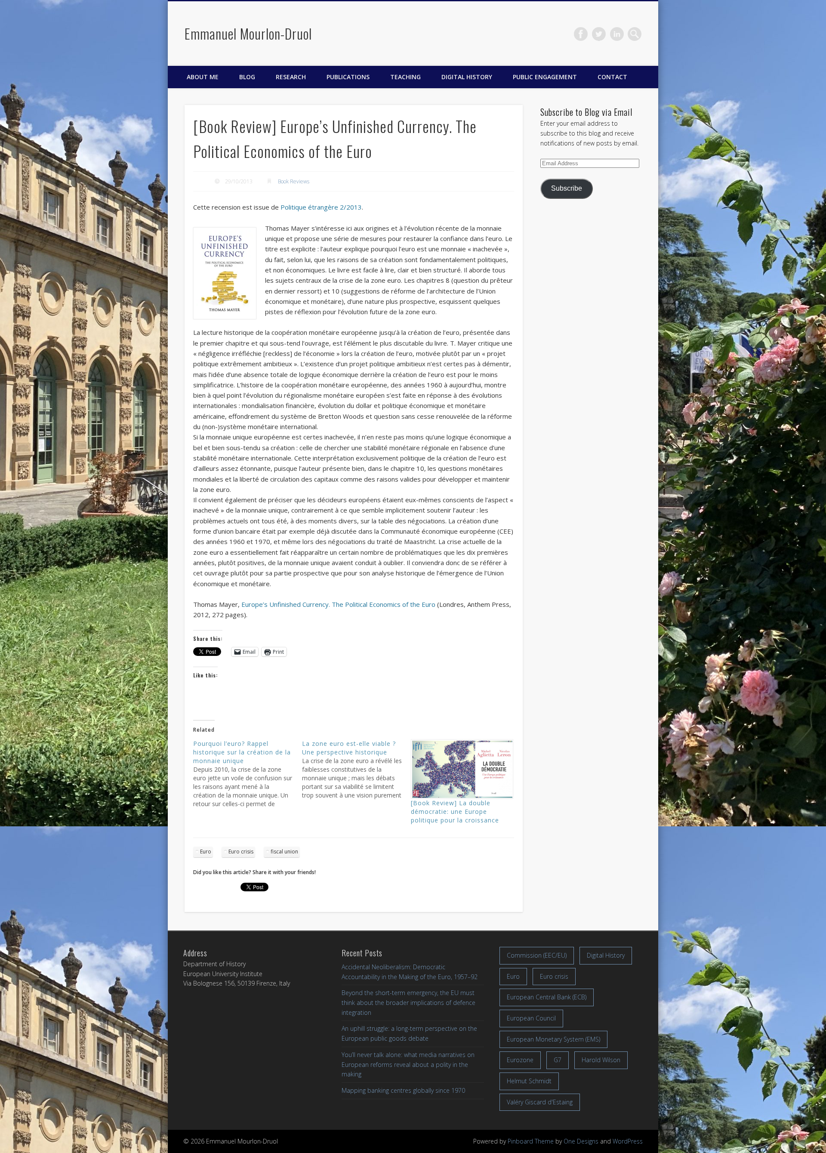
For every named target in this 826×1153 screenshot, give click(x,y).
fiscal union (284, 851)
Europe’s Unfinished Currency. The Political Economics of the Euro (338, 604)
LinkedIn (617, 34)
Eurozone (520, 1060)
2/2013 (321, 207)
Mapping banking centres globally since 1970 (403, 1090)
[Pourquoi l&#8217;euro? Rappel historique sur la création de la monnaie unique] (247, 773)
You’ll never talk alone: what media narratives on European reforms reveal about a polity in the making (408, 1064)
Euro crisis (240, 851)
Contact (612, 77)
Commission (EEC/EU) (537, 955)
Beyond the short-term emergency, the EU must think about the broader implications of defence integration (408, 1002)
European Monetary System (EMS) (553, 1039)
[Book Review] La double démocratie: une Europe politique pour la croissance (455, 811)
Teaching (405, 77)
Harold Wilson (601, 1060)
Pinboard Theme (531, 1141)
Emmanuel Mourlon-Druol (248, 33)
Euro (205, 851)
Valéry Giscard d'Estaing (540, 1102)
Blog (247, 77)
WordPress (628, 1141)
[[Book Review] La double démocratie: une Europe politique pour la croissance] (461, 769)
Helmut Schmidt (529, 1081)
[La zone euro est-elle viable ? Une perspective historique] (356, 769)
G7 (557, 1060)
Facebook (581, 34)
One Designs (581, 1141)
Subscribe (566, 188)
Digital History (466, 77)
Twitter (599, 34)
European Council (531, 1018)
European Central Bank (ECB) (546, 997)
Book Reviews (293, 181)
